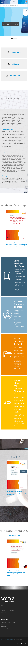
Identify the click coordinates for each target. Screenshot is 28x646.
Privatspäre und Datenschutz (8, 610)
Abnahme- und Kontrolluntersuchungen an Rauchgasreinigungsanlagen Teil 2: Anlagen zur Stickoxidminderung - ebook (17, 573)
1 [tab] (12, 38)
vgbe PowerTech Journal (10, 24)
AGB (2, 605)
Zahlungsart (16, 64)
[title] (14, 644)
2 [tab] (14, 38)
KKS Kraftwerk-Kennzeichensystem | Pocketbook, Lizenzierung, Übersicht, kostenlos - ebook (16, 493)
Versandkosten (16, 52)
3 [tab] (16, 38)
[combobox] (14, 5)
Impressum (4, 612)
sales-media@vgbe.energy (7, 628)
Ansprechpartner (16, 76)
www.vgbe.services (11, 641)
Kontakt (3, 615)
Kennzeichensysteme (7, 129)
